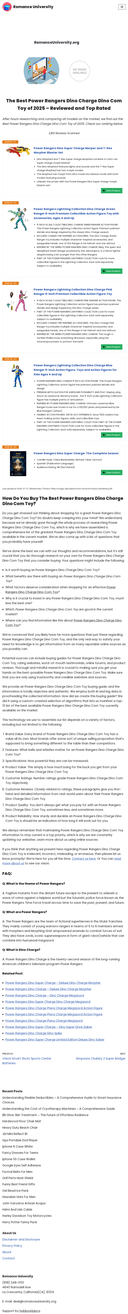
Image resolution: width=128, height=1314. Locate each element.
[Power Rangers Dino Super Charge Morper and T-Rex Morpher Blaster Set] (18, 151)
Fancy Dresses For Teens (20, 1153)
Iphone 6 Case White (17, 1146)
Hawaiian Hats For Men (18, 1197)
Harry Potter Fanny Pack (19, 1222)
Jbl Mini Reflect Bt (15, 1134)
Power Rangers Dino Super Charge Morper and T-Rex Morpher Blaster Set (73, 150)
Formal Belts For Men (17, 1172)
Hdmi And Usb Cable (17, 1209)
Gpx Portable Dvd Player (20, 1140)
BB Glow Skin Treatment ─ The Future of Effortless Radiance (45, 1115)
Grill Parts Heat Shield (17, 1178)
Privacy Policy (12, 1246)
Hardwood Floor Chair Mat (21, 1121)
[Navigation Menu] (122, 7)
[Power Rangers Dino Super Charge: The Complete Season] (18, 463)
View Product (113, 190)
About (6, 1252)
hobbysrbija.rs (30, 1311)
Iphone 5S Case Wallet (18, 1159)
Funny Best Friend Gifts (18, 1184)
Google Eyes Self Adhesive (21, 1165)
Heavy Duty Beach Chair (20, 1128)
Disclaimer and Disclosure (21, 1239)
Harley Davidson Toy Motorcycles (27, 1216)
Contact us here (84, 859)
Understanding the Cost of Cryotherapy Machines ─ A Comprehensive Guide (58, 1109)
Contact (8, 1258)
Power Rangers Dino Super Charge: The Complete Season (76, 453)
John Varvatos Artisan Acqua (23, 1203)
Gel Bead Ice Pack (15, 1191)
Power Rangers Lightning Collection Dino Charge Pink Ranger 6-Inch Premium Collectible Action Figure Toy (73, 292)
